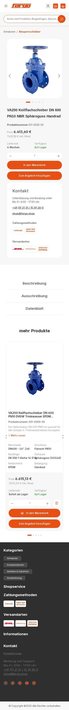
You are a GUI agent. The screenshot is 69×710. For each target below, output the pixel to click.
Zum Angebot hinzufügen (34, 175)
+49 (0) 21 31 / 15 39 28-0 (28, 207)
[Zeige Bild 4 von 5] (39, 102)
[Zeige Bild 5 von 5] (42, 102)
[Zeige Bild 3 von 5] (36, 102)
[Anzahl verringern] (10, 156)
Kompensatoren (15, 565)
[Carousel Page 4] (38, 535)
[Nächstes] (59, 75)
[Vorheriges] (9, 75)
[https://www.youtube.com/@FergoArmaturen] (27, 683)
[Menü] (6, 6)
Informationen (16, 634)
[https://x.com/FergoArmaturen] (13, 683)
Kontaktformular (13, 653)
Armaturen (12, 558)
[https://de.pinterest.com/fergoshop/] (20, 683)
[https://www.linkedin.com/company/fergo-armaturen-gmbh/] (34, 683)
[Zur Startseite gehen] (21, 6)
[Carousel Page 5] (41, 535)
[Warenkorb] (63, 6)
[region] (34, 75)
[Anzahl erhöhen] (58, 156)
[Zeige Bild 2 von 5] (32, 102)
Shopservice (14, 586)
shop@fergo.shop (23, 213)
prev (5, 437)
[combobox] (34, 19)
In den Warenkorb (34, 164)
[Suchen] (61, 19)
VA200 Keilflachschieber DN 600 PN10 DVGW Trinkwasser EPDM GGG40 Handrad (31, 414)
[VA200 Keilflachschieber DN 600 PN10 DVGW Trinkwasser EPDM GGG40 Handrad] (34, 377)
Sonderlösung (14, 578)
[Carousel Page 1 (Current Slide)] (29, 535)
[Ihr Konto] (48, 6)
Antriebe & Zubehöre (18, 571)
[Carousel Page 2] (33, 535)
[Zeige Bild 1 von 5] (28, 102)
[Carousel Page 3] (36, 535)
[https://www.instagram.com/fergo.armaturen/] (6, 683)
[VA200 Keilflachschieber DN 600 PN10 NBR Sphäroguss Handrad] (34, 68)
